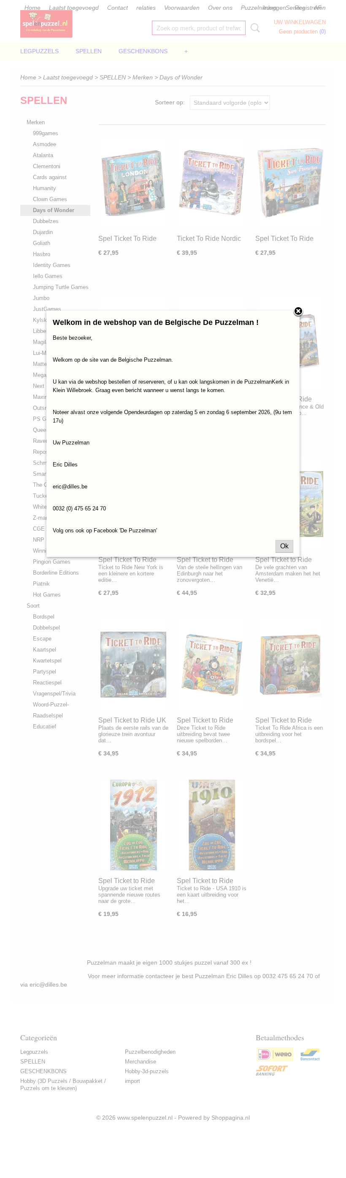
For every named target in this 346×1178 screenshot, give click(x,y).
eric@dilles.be (70, 486)
